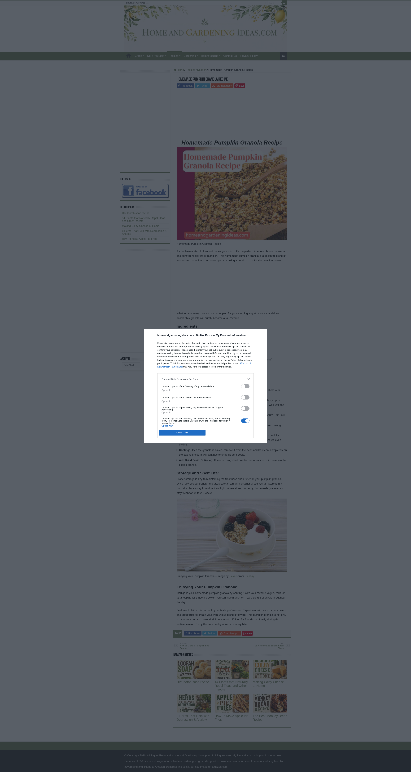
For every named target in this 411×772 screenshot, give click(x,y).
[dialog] (205, 386)
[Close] (261, 335)
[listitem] (205, 379)
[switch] (245, 386)
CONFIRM (182, 432)
